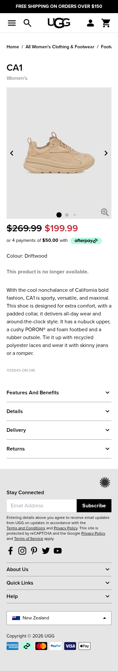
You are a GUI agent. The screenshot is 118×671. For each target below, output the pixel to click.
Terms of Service (28, 539)
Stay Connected (25, 492)
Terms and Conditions (26, 528)
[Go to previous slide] (12, 153)
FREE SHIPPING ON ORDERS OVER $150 (59, 6)
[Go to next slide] (106, 153)
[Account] (90, 23)
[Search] (27, 23)
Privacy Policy (65, 528)
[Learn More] (86, 240)
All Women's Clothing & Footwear (60, 46)
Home (13, 46)
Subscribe (94, 505)
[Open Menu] (12, 23)
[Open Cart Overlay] (106, 23)
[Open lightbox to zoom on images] (104, 212)
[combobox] (42, 505)
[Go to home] (59, 23)
